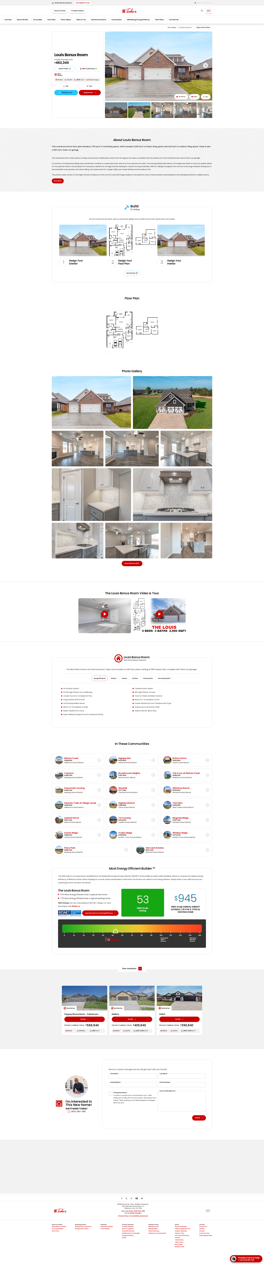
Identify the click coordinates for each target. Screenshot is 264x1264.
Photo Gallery (66, 20)
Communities (116, 20)
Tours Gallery (104, 1229)
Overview (8, 20)
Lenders (201, 1229)
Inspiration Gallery (106, 1226)
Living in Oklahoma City (182, 1229)
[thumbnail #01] (116, 110)
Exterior (113, 678)
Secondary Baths (164, 678)
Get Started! (174, 20)
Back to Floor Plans (203, 27)
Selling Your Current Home (157, 1233)
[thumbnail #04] (185, 110)
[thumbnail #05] (208, 110)
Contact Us (203, 1226)
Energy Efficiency (100, 678)
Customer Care (204, 1233)
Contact (202, 1224)
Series (124, 1237)
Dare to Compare (128, 1229)
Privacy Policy (123, 1216)
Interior (124, 678)
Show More (58, 181)
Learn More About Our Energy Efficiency (99, 913)
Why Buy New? (153, 1229)
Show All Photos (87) (131, 563)
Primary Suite (148, 678)
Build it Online (63, 69)
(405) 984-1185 (78, 1111)
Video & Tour (81, 20)
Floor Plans (51, 20)
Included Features (128, 1231)
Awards (177, 1237)
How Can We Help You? (168, 1091)
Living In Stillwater (181, 1231)
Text (90, 86)
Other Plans (159, 20)
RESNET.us (76, 906)
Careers (202, 1231)
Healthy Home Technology (131, 1233)
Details (83, 1019)
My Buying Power (80, 1224)
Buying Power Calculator (83, 1226)
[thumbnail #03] (162, 110)
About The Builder (181, 1226)
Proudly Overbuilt (77, 11)
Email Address (115, 1082)
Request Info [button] (91, 92)
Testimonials (179, 1240)
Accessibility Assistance (139, 1216)
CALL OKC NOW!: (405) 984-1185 (133, 1211)
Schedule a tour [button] (68, 92)
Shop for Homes (59, 11)
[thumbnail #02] (139, 110)
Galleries (103, 1224)
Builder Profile (179, 1247)
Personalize (37, 20)
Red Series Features (98, 20)
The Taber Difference (182, 1235)
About (177, 1224)
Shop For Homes (57, 1224)
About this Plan (22, 20)
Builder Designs (135, 1213)
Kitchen (135, 678)
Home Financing (153, 1231)
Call (66, 86)
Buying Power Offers (81, 1229)
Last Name (164, 1074)
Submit (197, 1118)
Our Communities (57, 1229)
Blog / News (179, 1244)
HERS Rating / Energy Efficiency (138, 20)
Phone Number (165, 1082)
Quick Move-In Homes (59, 1226)
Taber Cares (179, 1242)
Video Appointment (205, 1235)
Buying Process (153, 1224)
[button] (195, 2)
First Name (114, 1074)
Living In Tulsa (179, 1233)
